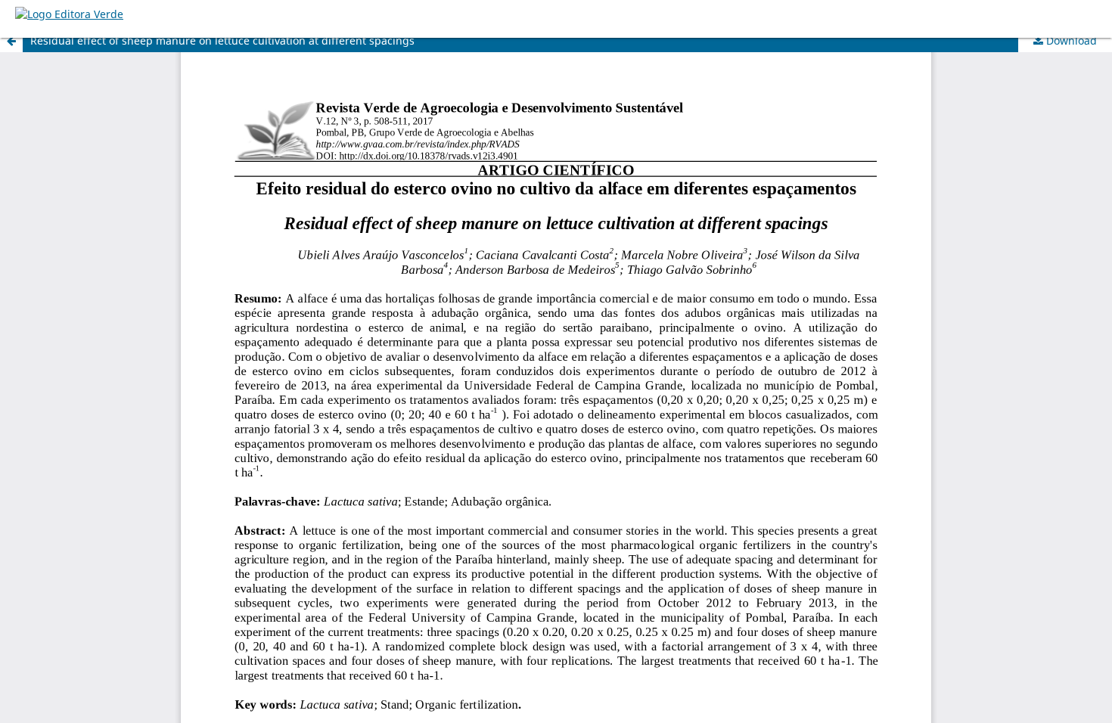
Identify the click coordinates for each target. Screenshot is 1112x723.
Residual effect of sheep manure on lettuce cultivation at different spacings (222, 40)
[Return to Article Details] (11, 40)
